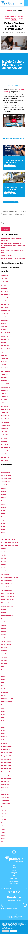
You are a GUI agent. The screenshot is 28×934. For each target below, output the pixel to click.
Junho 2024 (4, 358)
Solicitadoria (15, 216)
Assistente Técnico (6, 255)
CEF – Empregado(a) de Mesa (9, 542)
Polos (2, 704)
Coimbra (7, 16)
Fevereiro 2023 (5, 409)
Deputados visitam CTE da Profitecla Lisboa (13, 258)
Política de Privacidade (14, 880)
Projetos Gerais (5, 749)
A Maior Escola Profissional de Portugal (12, 211)
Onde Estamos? (14, 878)
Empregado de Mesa (7, 606)
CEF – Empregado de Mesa (8, 539)
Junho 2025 (4, 320)
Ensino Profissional (21, 212)
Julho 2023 (4, 393)
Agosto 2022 (4, 428)
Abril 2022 (4, 441)
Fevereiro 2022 (5, 447)
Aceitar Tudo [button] (13, 930)
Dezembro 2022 (5, 415)
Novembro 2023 (5, 380)
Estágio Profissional (7, 615)
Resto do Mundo (6, 781)
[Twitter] (19, 892)
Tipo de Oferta (5, 803)
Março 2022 (4, 444)
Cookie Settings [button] (6, 930)
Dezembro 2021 (5, 454)
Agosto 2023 (4, 390)
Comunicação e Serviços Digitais (10, 577)
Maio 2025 (4, 323)
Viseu (3, 826)
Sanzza (17, 917)
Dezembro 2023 (5, 377)
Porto (3, 708)
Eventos (3, 618)
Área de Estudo (5, 469)
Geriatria (3, 625)
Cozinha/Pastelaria (6, 580)
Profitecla (14, 19)
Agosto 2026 (4, 275)
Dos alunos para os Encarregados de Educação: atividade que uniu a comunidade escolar (13, 245)
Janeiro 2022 (4, 450)
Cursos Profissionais (8, 212)
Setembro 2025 (5, 310)
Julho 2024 (4, 355)
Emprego (3, 609)
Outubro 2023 (5, 383)
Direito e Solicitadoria (16, 16)
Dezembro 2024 (5, 339)
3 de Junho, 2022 (21, 32)
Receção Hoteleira (6, 752)
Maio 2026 (4, 285)
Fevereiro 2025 (5, 332)
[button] (21, 3)
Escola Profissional (7, 214)
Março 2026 (4, 291)
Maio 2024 (4, 361)
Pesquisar (3, 223)
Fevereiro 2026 (5, 294)
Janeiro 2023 (4, 412)
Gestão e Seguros (6, 641)
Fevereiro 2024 (5, 371)
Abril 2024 (4, 364)
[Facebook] (11, 892)
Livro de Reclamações (14, 881)
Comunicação (5, 571)
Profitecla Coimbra (7, 216)
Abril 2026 (4, 288)
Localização (4, 689)
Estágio (14, 214)
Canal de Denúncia (14, 883)
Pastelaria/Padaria (6, 701)
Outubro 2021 (5, 460)
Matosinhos (4, 692)
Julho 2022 (4, 431)
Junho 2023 (4, 396)
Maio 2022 (4, 438)
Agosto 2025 (4, 313)
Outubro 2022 (5, 422)
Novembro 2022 (5, 419)
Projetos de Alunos (6, 746)
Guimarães (4, 647)
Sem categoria (5, 797)
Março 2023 (4, 406)
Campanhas (4, 536)
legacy (17, 214)
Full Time (3, 622)
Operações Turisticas (7, 698)
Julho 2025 (4, 317)
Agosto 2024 (4, 352)
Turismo (3, 806)
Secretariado (5, 784)
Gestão (3, 638)
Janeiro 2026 (4, 297)
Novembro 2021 (5, 457)
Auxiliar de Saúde (6, 475)
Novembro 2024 (5, 342)
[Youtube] (16, 892)
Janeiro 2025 (4, 336)
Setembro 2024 (5, 348)
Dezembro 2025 (5, 301)
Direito (14, 212)
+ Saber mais (9, 166)
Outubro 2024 (5, 345)
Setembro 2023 (5, 387)
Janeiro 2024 (4, 374)
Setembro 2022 (5, 425)
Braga (3, 510)
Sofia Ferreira (10, 32)
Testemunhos (5, 800)
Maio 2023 (4, 399)
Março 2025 (4, 329)
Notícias (20, 18)
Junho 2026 (4, 281)
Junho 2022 (4, 434)
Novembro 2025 (5, 304)
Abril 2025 (4, 326)
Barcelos (3, 488)
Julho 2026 (4, 278)
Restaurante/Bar (6, 759)
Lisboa (3, 666)
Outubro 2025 (5, 307)
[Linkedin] (14, 892)
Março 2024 (4, 368)
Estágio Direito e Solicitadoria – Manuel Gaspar (14, 26)
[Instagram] (9, 892)
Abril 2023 (4, 403)
